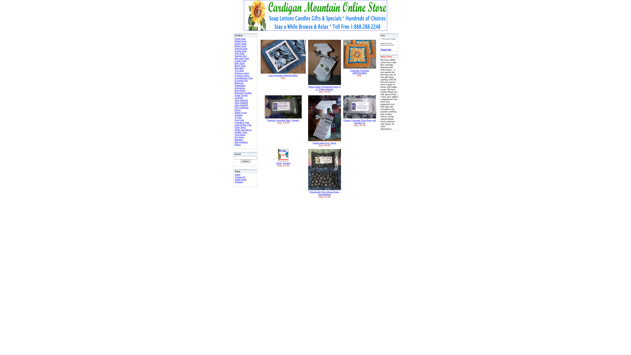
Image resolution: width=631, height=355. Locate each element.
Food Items (240, 135)
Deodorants (240, 85)
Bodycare (239, 83)
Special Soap (241, 48)
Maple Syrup (241, 112)
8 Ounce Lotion (242, 73)
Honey (238, 110)
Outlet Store (240, 179)
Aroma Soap (240, 51)
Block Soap (240, 66)
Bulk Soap (240, 63)
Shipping (239, 182)
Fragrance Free (242, 122)
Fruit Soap (240, 53)
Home (237, 174)
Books (238, 144)
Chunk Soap (240, 61)
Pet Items (239, 137)
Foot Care (239, 120)
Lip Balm (239, 98)
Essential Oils (241, 80)
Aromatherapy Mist (244, 78)
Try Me (238, 117)
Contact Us (240, 177)
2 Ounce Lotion (242, 75)
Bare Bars (239, 68)
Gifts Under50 (241, 105)
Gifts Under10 (241, 100)
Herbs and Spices (243, 130)
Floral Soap (240, 38)
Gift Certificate (241, 107)
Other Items (240, 127)
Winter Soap (240, 46)
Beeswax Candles (243, 93)
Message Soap (242, 58)
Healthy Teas (241, 132)
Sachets (239, 115)
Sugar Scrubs (241, 95)
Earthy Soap (240, 43)
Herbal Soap (240, 41)
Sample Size (241, 56)
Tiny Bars (239, 71)
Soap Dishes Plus (243, 125)
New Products (241, 142)
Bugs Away (240, 90)
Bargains (239, 140)
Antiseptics (240, 88)
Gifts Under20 (241, 103)
